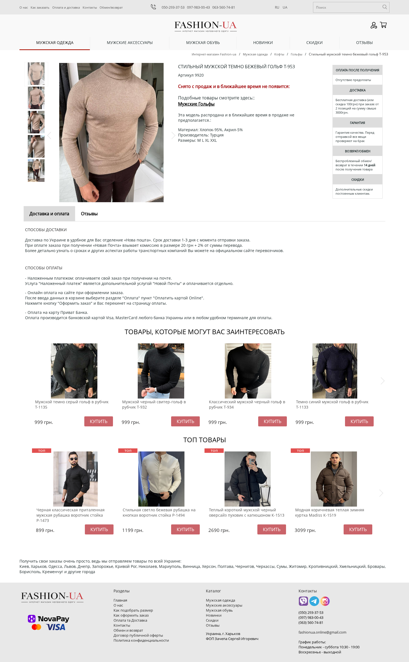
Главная (120, 600)
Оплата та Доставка (130, 620)
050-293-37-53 (173, 7)
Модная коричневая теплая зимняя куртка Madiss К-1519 (329, 512)
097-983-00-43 (198, 7)
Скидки (314, 42)
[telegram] (314, 603)
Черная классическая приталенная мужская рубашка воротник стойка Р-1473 (70, 515)
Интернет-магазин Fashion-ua (214, 54)
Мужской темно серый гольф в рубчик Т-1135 (72, 404)
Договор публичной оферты (138, 635)
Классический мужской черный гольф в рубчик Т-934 (247, 404)
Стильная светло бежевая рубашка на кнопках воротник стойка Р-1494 (159, 512)
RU (277, 7)
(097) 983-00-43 (311, 617)
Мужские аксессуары (130, 42)
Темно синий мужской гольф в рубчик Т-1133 (332, 404)
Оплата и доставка (66, 7)
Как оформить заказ (131, 615)
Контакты (90, 7)
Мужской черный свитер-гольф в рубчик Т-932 (154, 404)
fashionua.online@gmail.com (322, 632)
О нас (23, 7)
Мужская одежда (54, 42)
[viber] (303, 603)
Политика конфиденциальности (141, 640)
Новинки (263, 42)
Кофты (279, 54)
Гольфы (296, 54)
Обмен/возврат (111, 7)
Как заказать (40, 7)
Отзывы (364, 42)
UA (285, 7)
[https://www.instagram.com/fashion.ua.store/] (325, 603)
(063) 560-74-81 (311, 622)
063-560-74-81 (223, 7)
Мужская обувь (203, 42)
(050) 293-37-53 (311, 612)
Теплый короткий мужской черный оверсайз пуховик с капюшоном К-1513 (246, 512)
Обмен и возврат (128, 630)
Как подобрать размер (133, 610)
